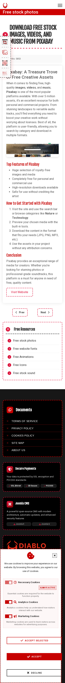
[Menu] (60, 5)
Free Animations (23, 357)
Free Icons (20, 365)
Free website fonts (25, 348)
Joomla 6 (45, 524)
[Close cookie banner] (55, 555)
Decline (36, 672)
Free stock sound (24, 373)
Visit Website (19, 292)
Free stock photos (24, 340)
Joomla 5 (20, 524)
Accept (36, 656)
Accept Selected (36, 640)
